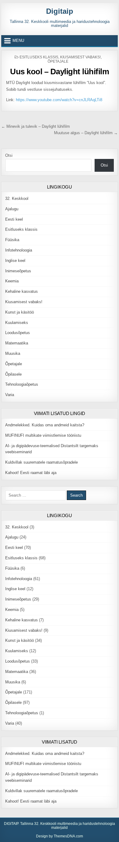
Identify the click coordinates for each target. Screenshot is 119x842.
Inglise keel (15, 260)
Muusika (12, 353)
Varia (9, 394)
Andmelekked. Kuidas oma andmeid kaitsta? (44, 425)
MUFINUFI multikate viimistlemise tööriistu (43, 435)
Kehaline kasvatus (21, 291)
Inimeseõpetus (18, 271)
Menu (18, 40)
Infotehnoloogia (18, 250)
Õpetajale (58, 61)
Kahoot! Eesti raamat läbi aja (30, 472)
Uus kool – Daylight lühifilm (59, 71)
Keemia (12, 281)
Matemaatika (16, 343)
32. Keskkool (16, 198)
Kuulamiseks (16, 322)
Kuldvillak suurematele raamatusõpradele (41, 462)
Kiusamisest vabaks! (80, 57)
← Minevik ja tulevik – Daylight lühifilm (35, 126)
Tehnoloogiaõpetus (21, 384)
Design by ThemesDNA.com (59, 836)
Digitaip (59, 11)
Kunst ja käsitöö (19, 312)
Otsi (9, 155)
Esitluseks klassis (39, 57)
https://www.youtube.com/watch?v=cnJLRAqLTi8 (59, 99)
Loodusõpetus (17, 332)
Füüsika (12, 239)
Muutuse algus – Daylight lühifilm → (86, 133)
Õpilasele (13, 374)
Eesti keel (14, 219)
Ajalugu (11, 209)
